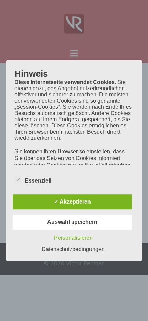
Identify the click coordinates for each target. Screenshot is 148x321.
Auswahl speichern (72, 222)
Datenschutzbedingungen (73, 249)
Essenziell (38, 181)
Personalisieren (73, 238)
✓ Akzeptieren (72, 202)
